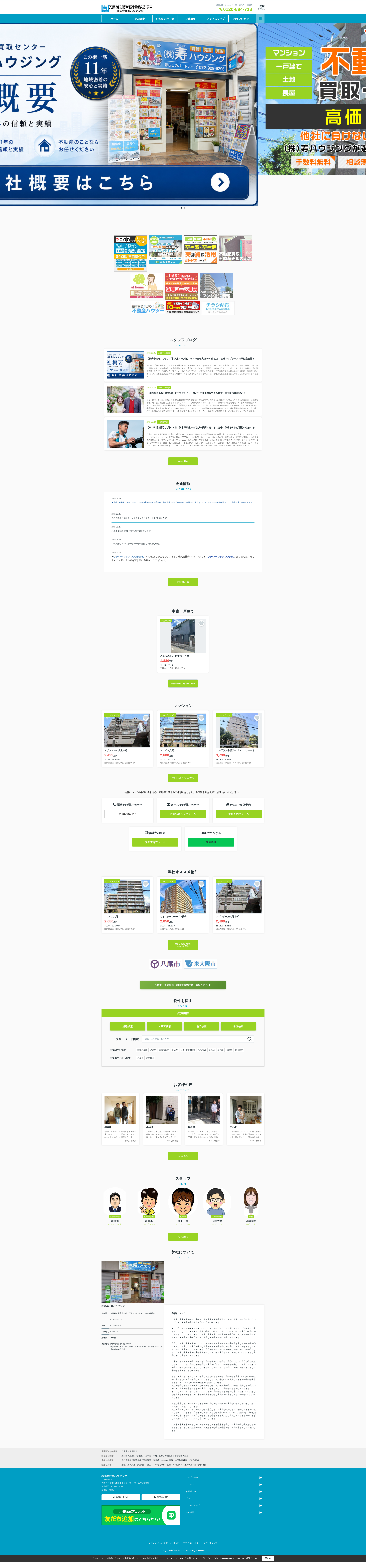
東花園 (193, 1465)
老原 (186, 1456)
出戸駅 (220, 1050)
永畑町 (140, 1456)
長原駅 (212, 1050)
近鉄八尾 (126, 1465)
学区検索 (238, 1026)
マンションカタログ (159, 1543)
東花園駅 (239, 1050)
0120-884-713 (127, 814)
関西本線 (137, 1460)
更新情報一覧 (183, 582)
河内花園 (202, 1465)
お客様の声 (191, 1491)
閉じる (268, 1558)
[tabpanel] (183, 114)
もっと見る (183, 461)
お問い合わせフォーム (183, 814)
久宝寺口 (141, 1465)
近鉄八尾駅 (142, 1050)
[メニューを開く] (260, 18)
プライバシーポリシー (192, 1543)
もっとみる (183, 1156)
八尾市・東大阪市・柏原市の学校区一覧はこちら (183, 985)
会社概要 (190, 18)
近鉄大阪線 (127, 1460)
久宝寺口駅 (164, 1050)
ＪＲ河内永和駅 (188, 1050)
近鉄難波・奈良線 (151, 1460)
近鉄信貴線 (194, 1460)
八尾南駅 (202, 1050)
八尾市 (140, 1058)
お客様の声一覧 (165, 18)
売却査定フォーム (155, 842)
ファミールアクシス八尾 (219, 556)
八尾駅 (153, 1050)
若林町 (125, 1456)
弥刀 (149, 1465)
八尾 (133, 1465)
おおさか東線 (167, 1460)
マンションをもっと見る (183, 778)
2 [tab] (184, 208)
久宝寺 (186, 1465)
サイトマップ (211, 1543)
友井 (161, 1456)
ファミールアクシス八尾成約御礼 (129, 556)
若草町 (148, 1456)
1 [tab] (181, 208)
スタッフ (190, 1484)
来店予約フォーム (238, 814)
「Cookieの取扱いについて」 (230, 1558)
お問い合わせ (241, 18)
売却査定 (140, 18)
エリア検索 (164, 1026)
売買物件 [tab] (183, 1013)
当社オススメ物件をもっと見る (183, 945)
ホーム (114, 18)
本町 (155, 1456)
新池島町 (169, 1456)
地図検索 (201, 1026)
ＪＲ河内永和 (159, 1465)
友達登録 (211, 842)
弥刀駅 (175, 1050)
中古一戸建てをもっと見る (183, 683)
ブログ (189, 1498)
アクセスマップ (216, 18)
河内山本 (177, 1465)
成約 (232, 556)
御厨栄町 (179, 1456)
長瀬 (169, 1465)
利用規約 (175, 1543)
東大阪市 (150, 1058)
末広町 (132, 1456)
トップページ (192, 1477)
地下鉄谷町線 (181, 1460)
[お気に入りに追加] (201, 623)
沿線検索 (128, 1026)
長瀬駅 (229, 1050)
